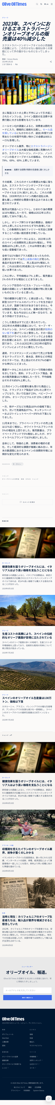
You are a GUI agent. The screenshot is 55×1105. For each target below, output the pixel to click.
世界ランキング (35, 1060)
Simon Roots (12, 59)
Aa (16, 64)
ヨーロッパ (6, 563)
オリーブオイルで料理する (11, 1064)
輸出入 (32, 1042)
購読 (30, 1087)
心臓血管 (5, 1042)
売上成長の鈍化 (30, 259)
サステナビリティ (36, 1045)
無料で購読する (27, 998)
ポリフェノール (7, 1034)
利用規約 (27, 1090)
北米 (3, 913)
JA (47, 4)
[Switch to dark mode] (41, 4)
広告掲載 (38, 1087)
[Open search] (37, 4)
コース (32, 1068)
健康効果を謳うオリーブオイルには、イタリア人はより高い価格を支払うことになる (27, 568)
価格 (22, 479)
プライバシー (15, 1090)
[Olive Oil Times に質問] (49, 1099)
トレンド (35, 479)
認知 (3, 1045)
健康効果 (5, 1060)
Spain (28, 479)
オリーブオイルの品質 (10, 1057)
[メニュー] (52, 4)
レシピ (4, 1068)
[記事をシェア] (51, 62)
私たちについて (19, 1087)
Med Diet (5, 1038)
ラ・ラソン (17, 464)
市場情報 (33, 1057)
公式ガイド (34, 1064)
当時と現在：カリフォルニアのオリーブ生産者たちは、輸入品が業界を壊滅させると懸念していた (27, 920)
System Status (38, 1090)
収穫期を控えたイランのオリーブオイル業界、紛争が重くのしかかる (27, 851)
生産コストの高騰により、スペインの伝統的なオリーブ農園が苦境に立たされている (27, 635)
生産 (31, 1038)
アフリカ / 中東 (8, 845)
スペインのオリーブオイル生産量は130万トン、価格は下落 (27, 700)
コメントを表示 (29, 502)
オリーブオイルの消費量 (10, 479)
